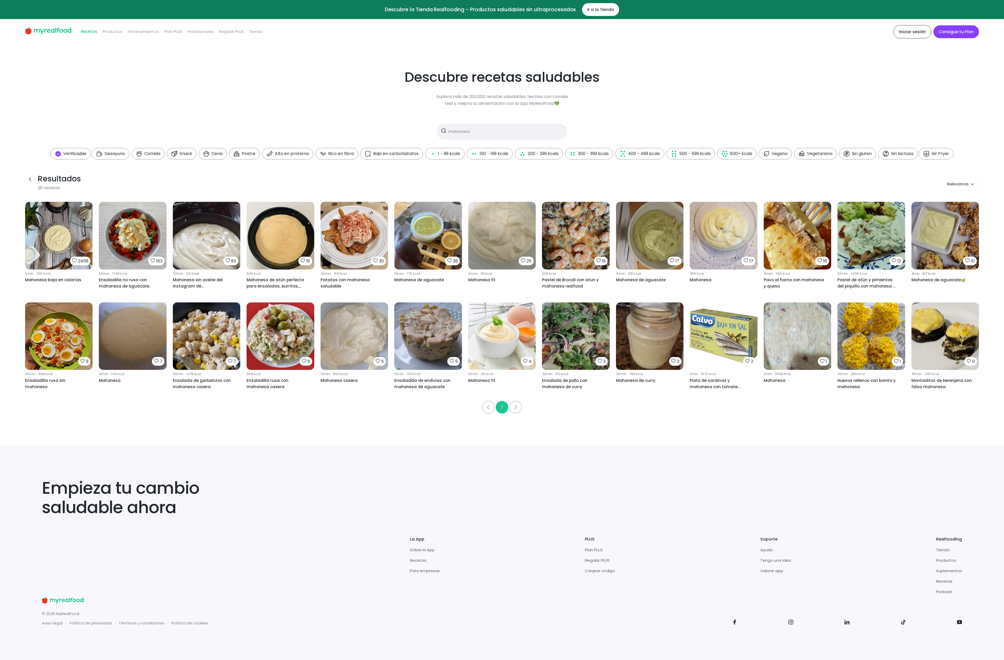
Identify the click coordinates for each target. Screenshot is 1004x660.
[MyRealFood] (48, 32)
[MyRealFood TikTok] (903, 623)
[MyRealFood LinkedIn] (847, 623)
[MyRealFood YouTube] (959, 623)
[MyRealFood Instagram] (791, 623)
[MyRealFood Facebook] (734, 623)
